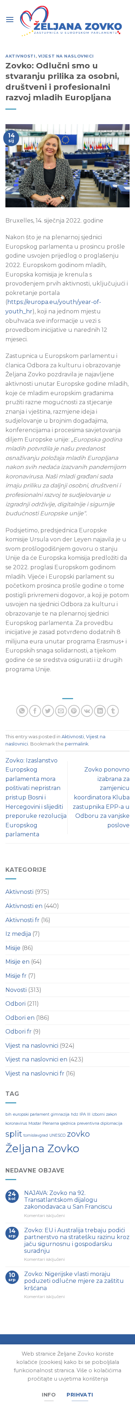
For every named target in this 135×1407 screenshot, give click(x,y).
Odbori (15, 1003)
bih (8, 1114)
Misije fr (16, 975)
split (13, 1133)
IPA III (85, 1114)
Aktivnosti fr (22, 920)
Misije (13, 948)
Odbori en (20, 1017)
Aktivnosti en (23, 906)
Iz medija (18, 933)
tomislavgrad (35, 1135)
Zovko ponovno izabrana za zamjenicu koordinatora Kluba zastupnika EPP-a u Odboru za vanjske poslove (101, 797)
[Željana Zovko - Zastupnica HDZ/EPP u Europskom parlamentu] (71, 21)
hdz (74, 1114)
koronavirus (16, 1123)
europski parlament (31, 1114)
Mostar (34, 1123)
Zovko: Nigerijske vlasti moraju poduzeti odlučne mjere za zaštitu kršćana (74, 1281)
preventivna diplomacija (99, 1123)
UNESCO (57, 1135)
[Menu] (9, 19)
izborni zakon (104, 1114)
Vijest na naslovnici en (36, 1059)
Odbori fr (18, 1031)
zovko (78, 1133)
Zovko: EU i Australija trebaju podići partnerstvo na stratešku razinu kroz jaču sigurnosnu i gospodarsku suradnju (77, 1241)
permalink (76, 744)
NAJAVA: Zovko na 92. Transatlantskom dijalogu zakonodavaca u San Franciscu (68, 1200)
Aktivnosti (20, 56)
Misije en (17, 961)
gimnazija (60, 1114)
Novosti (16, 989)
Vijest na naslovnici (66, 56)
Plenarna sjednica (59, 1123)
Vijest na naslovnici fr (34, 1073)
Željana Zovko (42, 1148)
